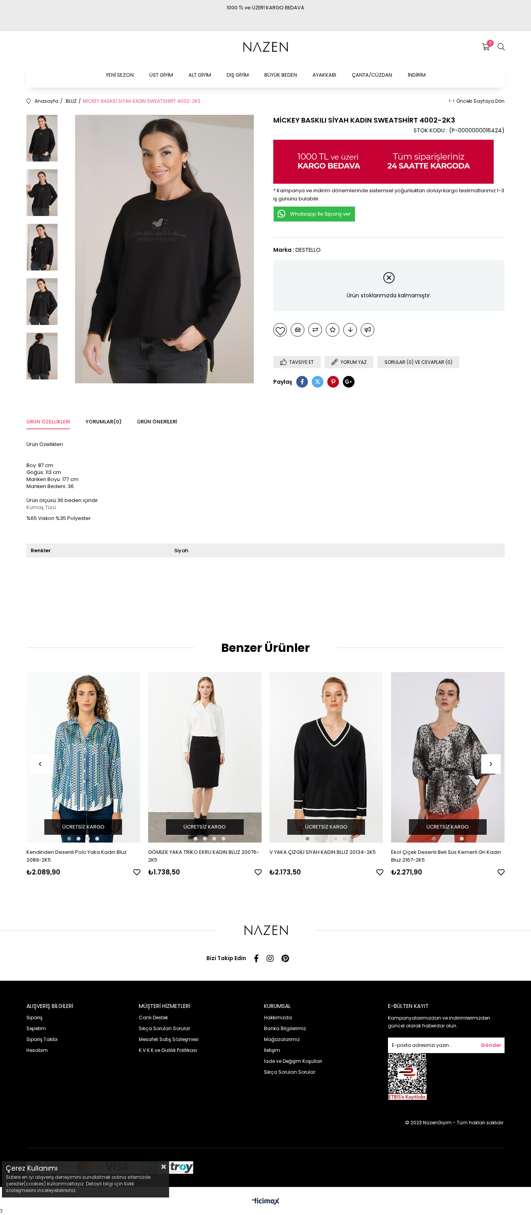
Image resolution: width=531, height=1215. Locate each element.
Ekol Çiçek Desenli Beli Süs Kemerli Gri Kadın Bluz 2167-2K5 (446, 856)
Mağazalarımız (282, 1039)
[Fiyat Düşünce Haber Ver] (350, 330)
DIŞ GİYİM (238, 75)
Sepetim (36, 1028)
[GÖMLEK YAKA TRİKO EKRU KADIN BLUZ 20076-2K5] (205, 757)
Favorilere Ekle (136, 872)
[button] (69, 839)
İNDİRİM (417, 75)
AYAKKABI (324, 75)
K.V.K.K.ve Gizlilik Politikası (168, 1050)
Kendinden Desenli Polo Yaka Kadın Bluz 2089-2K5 (76, 856)
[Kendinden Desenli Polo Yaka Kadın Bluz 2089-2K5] (83, 757)
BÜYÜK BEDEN (280, 75)
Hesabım (37, 1050)
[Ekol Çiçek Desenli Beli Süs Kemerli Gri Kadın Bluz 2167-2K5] (448, 757)
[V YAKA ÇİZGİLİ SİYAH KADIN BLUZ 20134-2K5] (326, 757)
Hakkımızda (278, 1017)
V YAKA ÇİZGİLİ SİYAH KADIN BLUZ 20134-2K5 (322, 852)
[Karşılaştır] (315, 330)
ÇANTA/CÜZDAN (372, 75)
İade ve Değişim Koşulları (293, 1061)
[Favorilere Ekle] (280, 330)
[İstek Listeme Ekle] (297, 330)
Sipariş (34, 1017)
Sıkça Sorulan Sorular (164, 1028)
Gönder (491, 1045)
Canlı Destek (153, 1017)
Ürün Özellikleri (48, 421)
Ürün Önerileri (157, 421)
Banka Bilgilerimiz (285, 1028)
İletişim (272, 1050)
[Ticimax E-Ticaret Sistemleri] (265, 1202)
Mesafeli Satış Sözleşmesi (169, 1039)
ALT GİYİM (200, 75)
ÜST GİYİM (161, 75)
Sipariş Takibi (42, 1039)
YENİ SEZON (120, 75)
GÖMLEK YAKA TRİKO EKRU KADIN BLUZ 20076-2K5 (203, 856)
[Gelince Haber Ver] (367, 330)
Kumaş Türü (41, 507)
